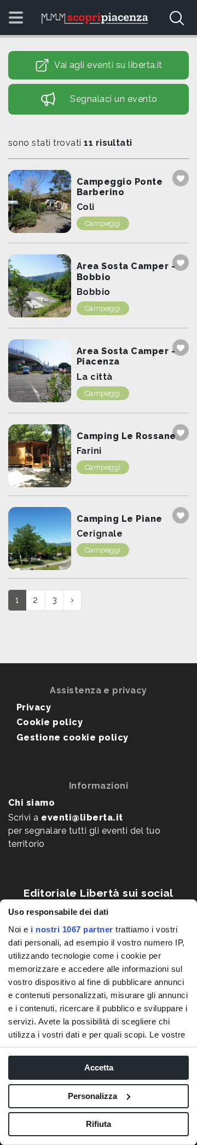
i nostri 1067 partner (72, 929)
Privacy (33, 707)
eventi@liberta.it (82, 817)
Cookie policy (49, 722)
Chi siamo (31, 802)
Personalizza (92, 1096)
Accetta (98, 1067)
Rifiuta (98, 1124)
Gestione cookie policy (72, 737)
